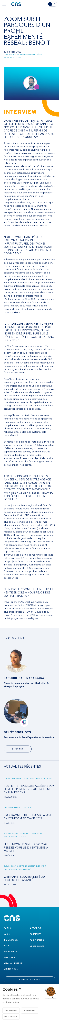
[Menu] (4, 4)
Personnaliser (11, 1016)
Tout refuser (29, 1010)
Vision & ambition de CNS (41, 778)
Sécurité (27, 807)
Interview (16, 778)
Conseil (7, 778)
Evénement (24, 834)
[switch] (53, 4)
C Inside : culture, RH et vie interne (19, 55)
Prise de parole (10, 837)
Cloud (7, 866)
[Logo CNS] (16, 4)
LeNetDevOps (36, 834)
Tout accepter (11, 1010)
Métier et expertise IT (13, 807)
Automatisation (11, 834)
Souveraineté (25, 869)
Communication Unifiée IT (23, 866)
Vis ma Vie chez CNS (12, 58)
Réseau (40, 55)
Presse (25, 778)
